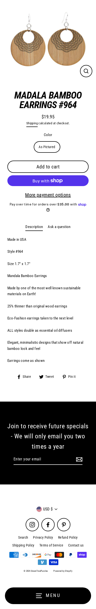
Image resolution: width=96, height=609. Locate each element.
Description (34, 227)
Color (48, 135)
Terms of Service (51, 545)
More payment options (48, 195)
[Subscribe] (78, 459)
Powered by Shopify (62, 571)
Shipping (32, 123)
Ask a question (59, 227)
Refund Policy (68, 537)
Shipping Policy (23, 545)
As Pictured (47, 147)
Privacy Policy (43, 537)
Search (23, 537)
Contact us (76, 545)
